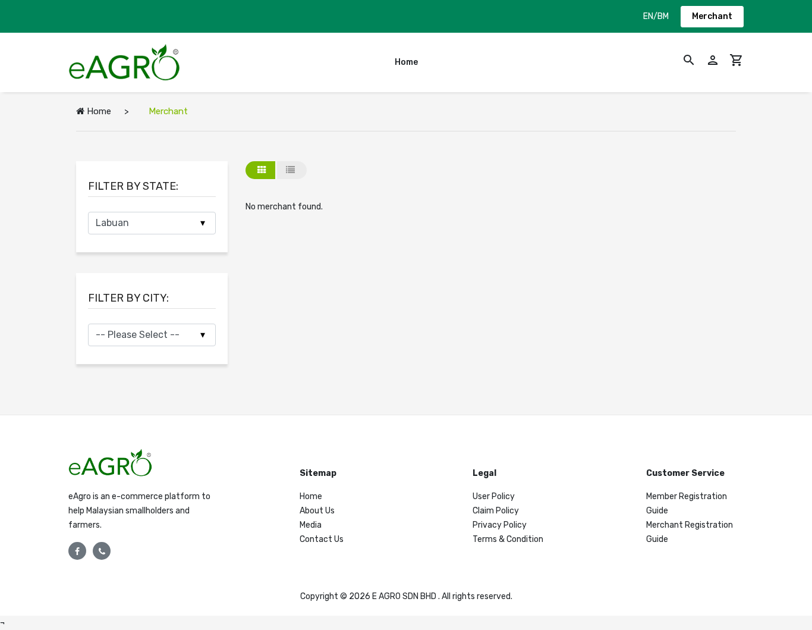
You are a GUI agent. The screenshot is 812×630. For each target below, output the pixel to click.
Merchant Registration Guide (689, 532)
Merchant (712, 16)
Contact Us (322, 539)
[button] (689, 62)
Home (406, 62)
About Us (317, 511)
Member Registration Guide (686, 503)
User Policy (494, 496)
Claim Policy (496, 511)
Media (311, 525)
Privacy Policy (500, 525)
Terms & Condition (508, 539)
